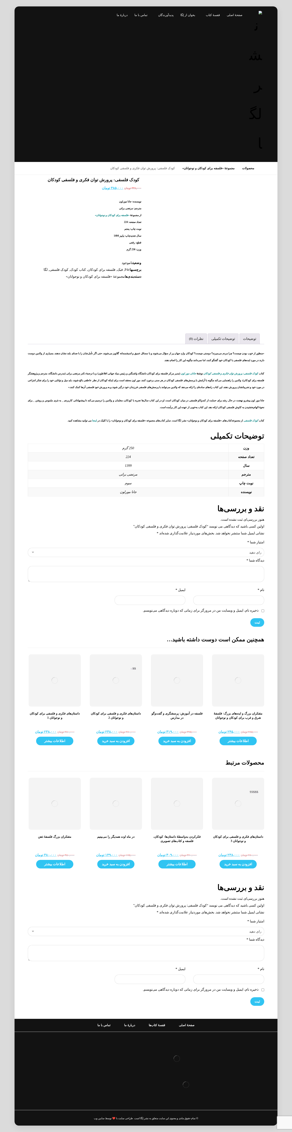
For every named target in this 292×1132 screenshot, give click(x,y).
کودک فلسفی (58, 269)
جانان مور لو (189, 373)
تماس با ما (129, 1080)
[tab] (249, 338)
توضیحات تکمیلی (223, 339)
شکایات (131, 1073)
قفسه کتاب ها (127, 1066)
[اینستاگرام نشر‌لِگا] (35, 16)
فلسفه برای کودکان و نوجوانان (112, 215)
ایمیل (180, 590)
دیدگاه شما (255, 560)
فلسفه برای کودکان (101, 269)
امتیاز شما (255, 542)
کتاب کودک (78, 269)
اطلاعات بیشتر (238, 741)
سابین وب (99, 1118)
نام (261, 590)
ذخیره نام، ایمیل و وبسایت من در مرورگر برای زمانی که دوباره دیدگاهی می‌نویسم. (200, 610)
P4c (127, 269)
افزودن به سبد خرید (177, 741)
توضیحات (249, 339)
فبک (120, 269)
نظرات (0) (196, 339)
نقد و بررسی (128, 1059)
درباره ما (131, 1053)
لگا (46, 269)
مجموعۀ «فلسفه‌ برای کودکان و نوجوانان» (95, 276)
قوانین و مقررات (125, 1046)
